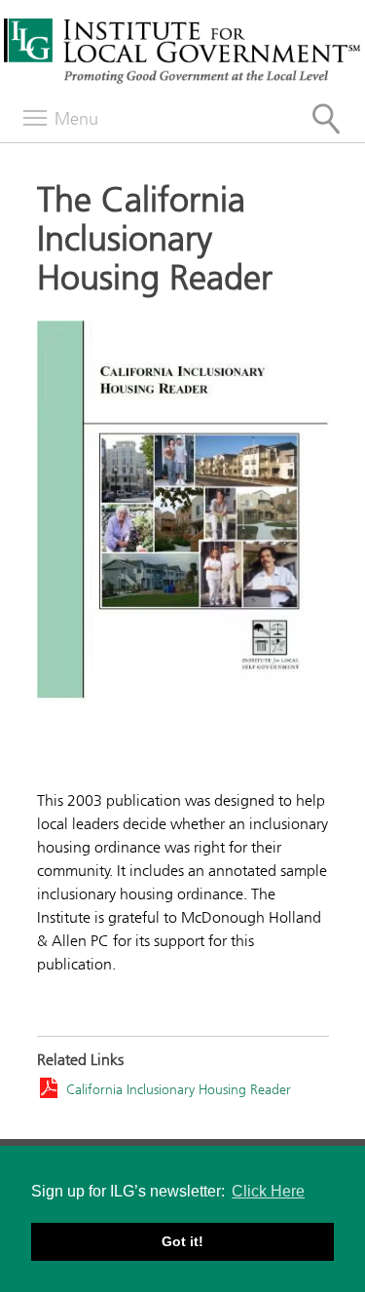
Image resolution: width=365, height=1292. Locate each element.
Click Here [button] (268, 1191)
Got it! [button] (182, 1241)
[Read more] (183, 543)
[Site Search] (326, 118)
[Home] (182, 81)
